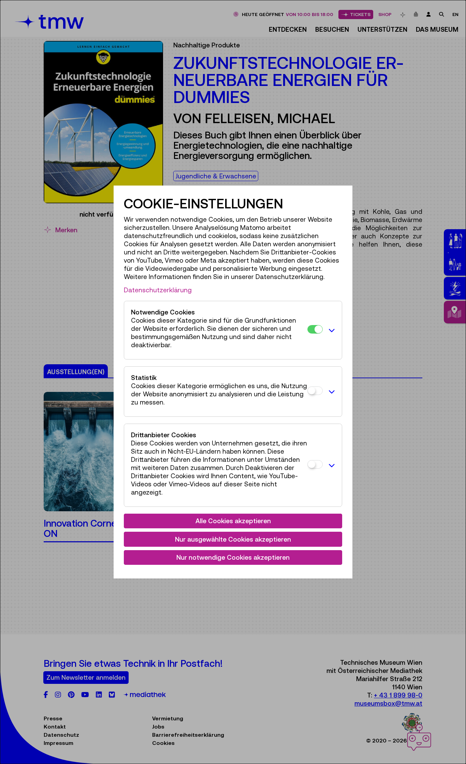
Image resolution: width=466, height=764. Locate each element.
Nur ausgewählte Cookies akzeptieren (233, 539)
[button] (330, 330)
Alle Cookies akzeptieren (233, 521)
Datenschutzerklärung (158, 290)
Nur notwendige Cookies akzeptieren (233, 557)
